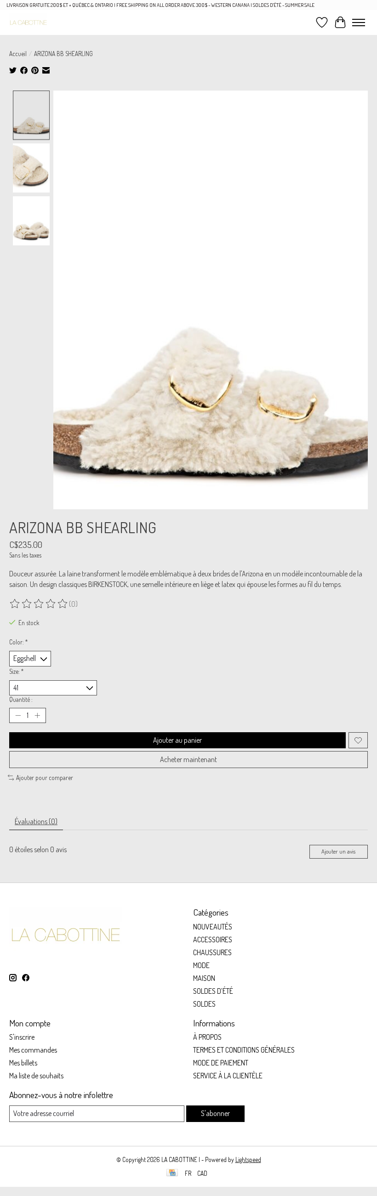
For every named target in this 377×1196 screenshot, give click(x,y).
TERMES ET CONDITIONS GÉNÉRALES (244, 1049)
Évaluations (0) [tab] (36, 821)
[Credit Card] (172, 1173)
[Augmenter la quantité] (37, 716)
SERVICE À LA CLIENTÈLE (228, 1075)
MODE (201, 965)
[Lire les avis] (39, 603)
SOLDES (204, 1003)
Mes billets (23, 1062)
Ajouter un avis (338, 851)
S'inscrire (21, 1037)
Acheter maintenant (188, 759)
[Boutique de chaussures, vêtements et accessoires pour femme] (28, 22)
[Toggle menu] (358, 22)
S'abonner (215, 1113)
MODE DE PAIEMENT (220, 1062)
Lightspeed (248, 1159)
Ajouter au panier (177, 740)
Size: (16, 671)
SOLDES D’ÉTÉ (213, 991)
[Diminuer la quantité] (18, 716)
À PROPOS (207, 1037)
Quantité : (21, 699)
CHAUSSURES (212, 952)
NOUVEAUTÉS (212, 926)
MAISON (204, 978)
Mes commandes (33, 1049)
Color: (18, 642)
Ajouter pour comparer (44, 777)
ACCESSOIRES (212, 939)
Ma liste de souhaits (36, 1075)
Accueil (18, 53)
